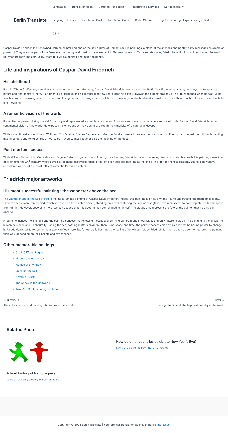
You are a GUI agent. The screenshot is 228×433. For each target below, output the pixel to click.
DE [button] (54, 33)
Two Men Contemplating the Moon (37, 289)
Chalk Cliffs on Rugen (29, 252)
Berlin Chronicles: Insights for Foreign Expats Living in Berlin (173, 20)
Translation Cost (91, 20)
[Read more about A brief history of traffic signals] (29, 352)
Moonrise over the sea (30, 258)
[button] (125, 6)
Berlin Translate (30, 20)
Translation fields (82, 6)
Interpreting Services (146, 6)
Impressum (163, 424)
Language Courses (64, 20)
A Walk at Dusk (25, 277)
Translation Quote (118, 20)
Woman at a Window (29, 264)
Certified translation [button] (111, 6)
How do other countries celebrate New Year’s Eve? (156, 342)
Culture (33, 379)
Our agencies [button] (172, 6)
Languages (59, 6)
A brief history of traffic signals (31, 373)
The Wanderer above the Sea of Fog (26, 198)
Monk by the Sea (26, 270)
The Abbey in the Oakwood (33, 283)
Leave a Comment (17, 379)
